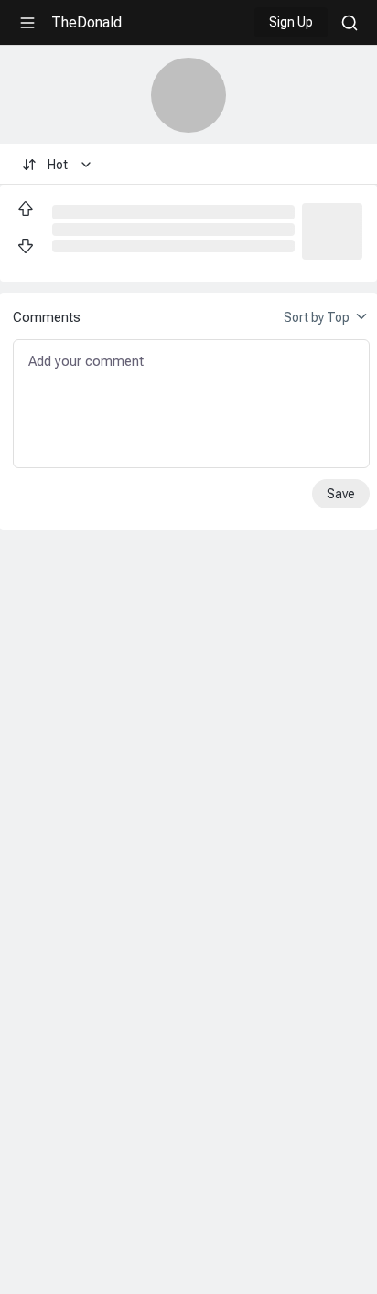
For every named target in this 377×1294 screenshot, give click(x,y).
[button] (332, 229)
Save (341, 494)
